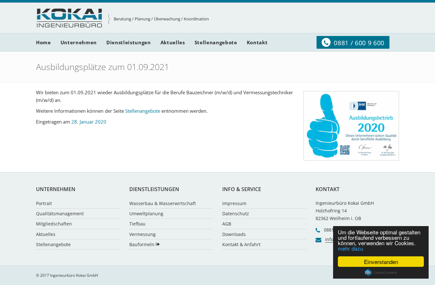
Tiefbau (137, 224)
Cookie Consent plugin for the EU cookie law (381, 272)
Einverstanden (381, 262)
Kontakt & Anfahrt (241, 244)
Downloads (234, 234)
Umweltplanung (146, 213)
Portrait (44, 203)
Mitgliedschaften (54, 224)
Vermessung (142, 234)
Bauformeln (142, 244)
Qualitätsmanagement (60, 213)
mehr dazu (350, 248)
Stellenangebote (142, 111)
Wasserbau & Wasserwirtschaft (162, 203)
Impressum (234, 203)
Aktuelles (45, 234)
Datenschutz (235, 213)
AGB (226, 224)
